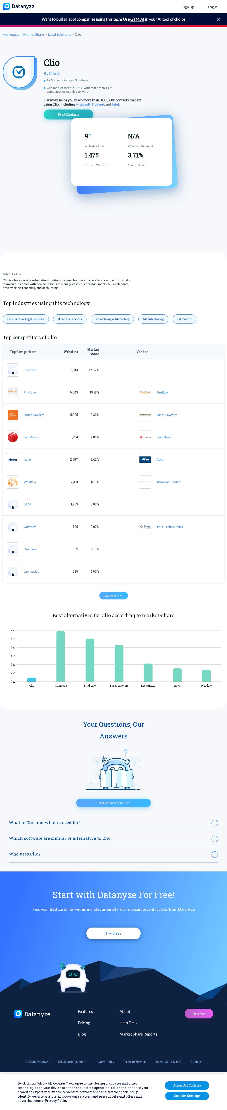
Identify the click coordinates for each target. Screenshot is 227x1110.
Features (85, 1011)
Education (184, 319)
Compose (30, 370)
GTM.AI (137, 19)
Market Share (33, 34)
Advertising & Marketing (112, 319)
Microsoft (83, 104)
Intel (115, 104)
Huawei (98, 104)
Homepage (11, 34)
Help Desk (128, 1022)
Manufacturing (153, 319)
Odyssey (30, 527)
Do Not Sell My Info (168, 1061)
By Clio (50, 73)
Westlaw (30, 482)
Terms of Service (134, 1061)
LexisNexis (31, 437)
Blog (82, 1034)
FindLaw (163, 392)
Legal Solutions (59, 34)
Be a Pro (199, 1014)
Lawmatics (31, 571)
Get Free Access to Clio (113, 803)
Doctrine (30, 549)
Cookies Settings (187, 1096)
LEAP (27, 504)
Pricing (84, 1022)
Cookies (196, 1061)
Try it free (113, 933)
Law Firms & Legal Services (25, 319)
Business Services (70, 319)
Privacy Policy (104, 1061)
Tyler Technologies (170, 527)
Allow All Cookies (187, 1085)
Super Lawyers (34, 415)
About (124, 1011)
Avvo (27, 459)
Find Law (30, 392)
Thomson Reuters (169, 482)
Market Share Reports (138, 1034)
